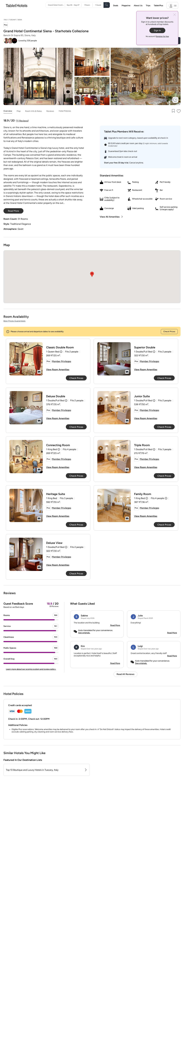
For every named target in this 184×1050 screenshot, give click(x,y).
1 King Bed (51, 449)
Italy (5, 20)
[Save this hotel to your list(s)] (173, 111)
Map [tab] (19, 111)
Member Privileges (61, 361)
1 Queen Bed (52, 351)
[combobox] (56, 5)
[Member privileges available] (5, 25)
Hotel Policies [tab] (65, 111)
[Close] (174, 14)
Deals (115, 5)
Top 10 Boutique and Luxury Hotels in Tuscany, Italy (32, 770)
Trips (148, 5)
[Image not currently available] (26, 358)
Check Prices (169, 331)
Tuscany (12, 20)
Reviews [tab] (50, 111)
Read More (115, 625)
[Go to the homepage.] (16, 5)
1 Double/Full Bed (143, 351)
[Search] (107, 5)
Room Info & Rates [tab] (33, 111)
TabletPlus (158, 5)
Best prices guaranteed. (14, 321)
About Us (138, 5)
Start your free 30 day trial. (116, 163)
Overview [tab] (7, 111)
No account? (157, 36)
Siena (20, 20)
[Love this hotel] (179, 111)
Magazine (126, 5)
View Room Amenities (57, 369)
